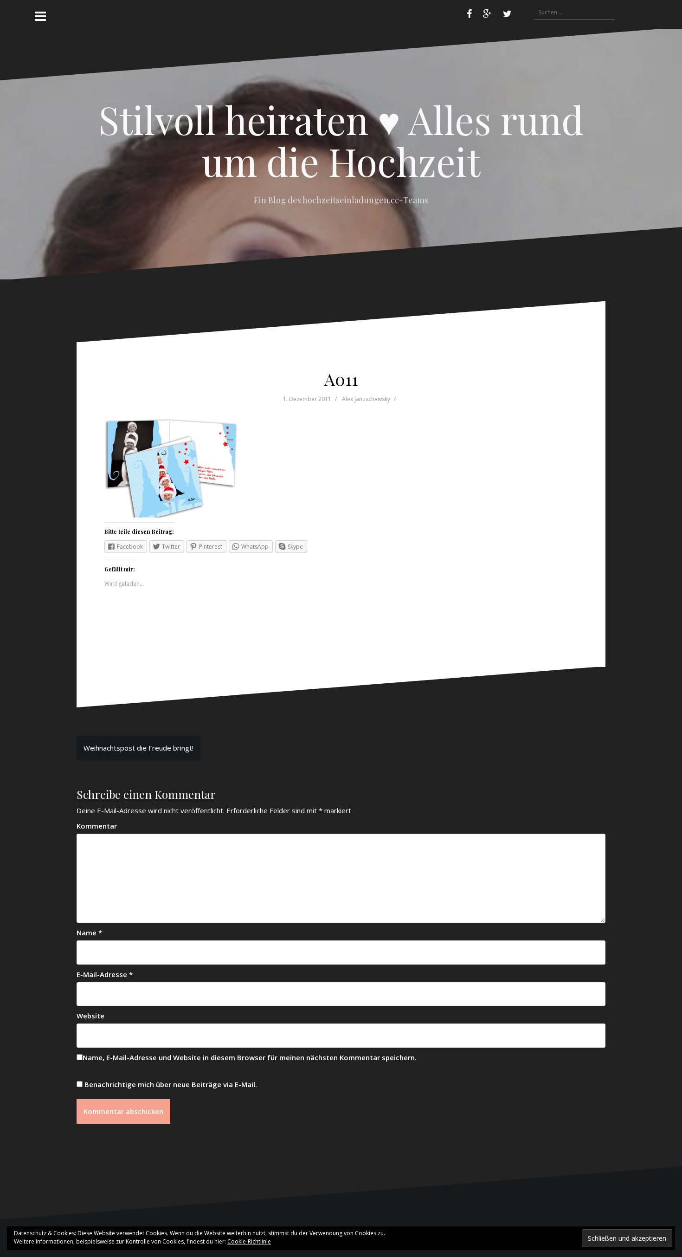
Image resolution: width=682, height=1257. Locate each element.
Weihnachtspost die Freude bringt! (138, 747)
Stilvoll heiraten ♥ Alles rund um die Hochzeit (341, 140)
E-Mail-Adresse (105, 974)
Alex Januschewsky (366, 399)
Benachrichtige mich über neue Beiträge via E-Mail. (170, 1084)
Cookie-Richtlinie (249, 1241)
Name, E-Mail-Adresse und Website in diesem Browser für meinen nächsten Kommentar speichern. (250, 1057)
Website (90, 1015)
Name (89, 932)
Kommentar (97, 825)
